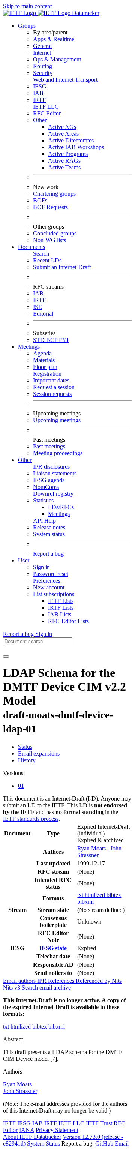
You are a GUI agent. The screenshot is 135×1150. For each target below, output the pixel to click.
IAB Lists (59, 614)
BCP (52, 340)
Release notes (49, 527)
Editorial (43, 313)
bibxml (85, 901)
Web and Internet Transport (65, 79)
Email (122, 1143)
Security (42, 73)
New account (48, 587)
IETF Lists (61, 601)
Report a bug (48, 553)
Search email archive (46, 987)
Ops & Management (57, 59)
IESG (39, 86)
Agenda (42, 353)
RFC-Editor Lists (68, 621)
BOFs (40, 200)
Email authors (20, 981)
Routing (42, 66)
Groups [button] (27, 25)
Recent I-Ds (47, 260)
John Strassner (20, 1091)
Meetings (59, 514)
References (62, 981)
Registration (47, 373)
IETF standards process (30, 819)
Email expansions (39, 753)
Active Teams (64, 167)
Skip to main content (27, 6)
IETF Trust (99, 1123)
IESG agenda (49, 480)
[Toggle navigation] (6, 656)
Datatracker (84, 13)
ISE (37, 307)
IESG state (53, 948)
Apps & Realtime (53, 39)
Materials (44, 360)
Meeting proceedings (57, 453)
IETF (9, 1123)
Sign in (41, 567)
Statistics (43, 500)
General (42, 46)
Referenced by (94, 981)
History (27, 760)
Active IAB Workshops (76, 147)
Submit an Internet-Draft (62, 267)
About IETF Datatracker (32, 1137)
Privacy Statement (57, 1130)
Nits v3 (12, 987)
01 (21, 786)
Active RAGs (64, 160)
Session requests (52, 394)
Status (25, 747)
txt (81, 895)
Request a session (54, 387)
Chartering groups (54, 193)
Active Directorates (71, 140)
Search (41, 253)
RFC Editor (47, 113)
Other (39, 120)
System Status (43, 1143)
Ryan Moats (91, 848)
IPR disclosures (51, 466)
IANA (26, 1130)
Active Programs (68, 154)
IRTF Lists (61, 607)
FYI (64, 340)
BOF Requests (50, 207)
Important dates (51, 380)
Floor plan (45, 367)
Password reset (50, 574)
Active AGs (62, 127)
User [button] (23, 560)
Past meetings (49, 446)
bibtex (113, 895)
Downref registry (53, 493)
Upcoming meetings (57, 420)
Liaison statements (54, 473)
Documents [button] (31, 247)
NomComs (46, 487)
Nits (117, 981)
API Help (44, 520)
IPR (42, 981)
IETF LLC (46, 106)
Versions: (14, 773)
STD (39, 340)
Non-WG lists (49, 240)
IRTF (39, 100)
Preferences (46, 580)
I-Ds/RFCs (61, 507)
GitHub (104, 1143)
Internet (42, 52)
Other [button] (25, 460)
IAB (38, 93)
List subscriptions (53, 594)
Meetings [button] (29, 346)
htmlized (95, 895)
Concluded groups (54, 233)
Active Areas (63, 133)
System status (49, 534)
